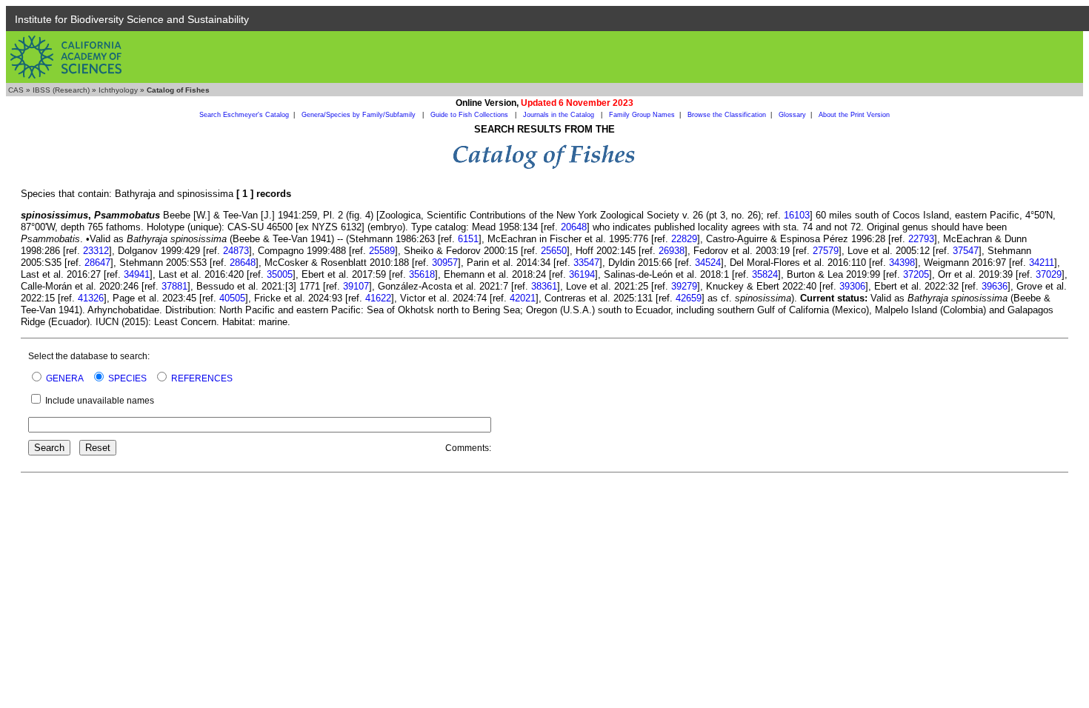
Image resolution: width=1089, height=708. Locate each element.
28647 (97, 262)
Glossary (792, 114)
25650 (554, 250)
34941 (137, 274)
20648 (574, 227)
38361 (544, 286)
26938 (672, 250)
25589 (382, 250)
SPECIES (127, 378)
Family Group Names (642, 114)
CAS (16, 90)
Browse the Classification (726, 114)
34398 (902, 262)
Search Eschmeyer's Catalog (244, 114)
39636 (995, 286)
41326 (91, 298)
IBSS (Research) (61, 90)
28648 (243, 262)
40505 (232, 298)
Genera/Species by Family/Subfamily (360, 114)
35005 (280, 274)
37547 (966, 250)
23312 (96, 250)
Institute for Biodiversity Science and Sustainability (132, 19)
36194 (582, 274)
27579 (826, 250)
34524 (708, 262)
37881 (174, 286)
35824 (765, 274)
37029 (1049, 274)
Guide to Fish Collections (470, 114)
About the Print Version (854, 114)
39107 (356, 286)
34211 (1041, 262)
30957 (445, 262)
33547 (586, 262)
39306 (852, 286)
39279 (684, 286)
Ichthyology (118, 90)
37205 (916, 274)
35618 (422, 274)
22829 (684, 238)
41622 (378, 298)
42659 (689, 298)
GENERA (65, 378)
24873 (236, 250)
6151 (468, 238)
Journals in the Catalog (559, 114)
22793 (921, 238)
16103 (797, 215)
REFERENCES (202, 378)
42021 (523, 298)
